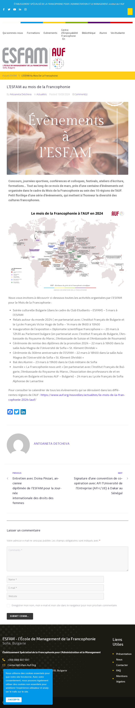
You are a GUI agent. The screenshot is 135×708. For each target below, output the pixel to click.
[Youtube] (14, 9)
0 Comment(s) (79, 94)
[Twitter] (9, 9)
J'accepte (14, 700)
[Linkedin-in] (20, 9)
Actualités (42, 94)
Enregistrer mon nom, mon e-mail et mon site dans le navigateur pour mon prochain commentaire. (64, 605)
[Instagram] (25, 9)
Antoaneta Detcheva (20, 94)
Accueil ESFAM (9, 75)
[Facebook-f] (3, 9)
